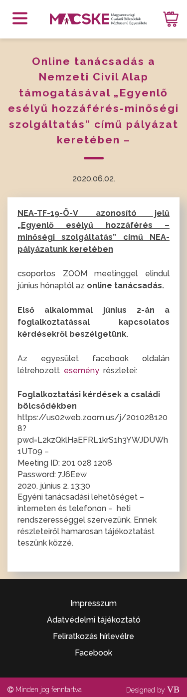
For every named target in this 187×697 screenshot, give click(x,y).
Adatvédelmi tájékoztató (94, 620)
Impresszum (93, 603)
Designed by (153, 690)
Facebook (93, 653)
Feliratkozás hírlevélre (93, 636)
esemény (82, 370)
